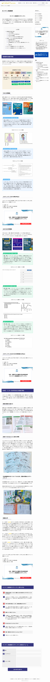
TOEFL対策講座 (10, 32)
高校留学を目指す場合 (11, 31)
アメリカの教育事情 (39, 15)
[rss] (46, 0)
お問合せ (38, 678)
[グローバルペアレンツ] (9, 3)
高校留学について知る (14, 678)
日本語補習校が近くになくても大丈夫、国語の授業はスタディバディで (42, 75)
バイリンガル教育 (38, 19)
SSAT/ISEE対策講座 (11, 35)
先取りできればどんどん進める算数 (13, 41)
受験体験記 (37, 22)
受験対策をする (27, 678)
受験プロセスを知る (21, 678)
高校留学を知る (38, 24)
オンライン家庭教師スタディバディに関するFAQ (15, 46)
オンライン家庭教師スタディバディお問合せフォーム (16, 48)
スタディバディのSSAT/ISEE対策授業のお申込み (15, 36)
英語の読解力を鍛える (11, 39)
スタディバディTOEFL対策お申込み (13, 34)
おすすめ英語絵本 (38, 13)
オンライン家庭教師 (39, 17)
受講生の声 (10, 44)
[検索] (47, 0)
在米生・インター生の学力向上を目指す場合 (14, 38)
